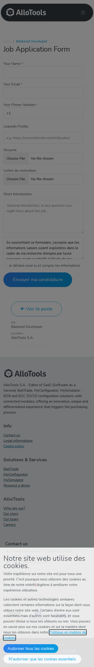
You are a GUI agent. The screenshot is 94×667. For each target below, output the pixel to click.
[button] (30, 648)
